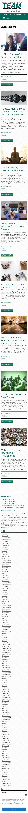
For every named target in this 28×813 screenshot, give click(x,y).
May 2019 (4, 684)
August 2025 (5, 545)
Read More (6, 84)
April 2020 (5, 663)
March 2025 (5, 554)
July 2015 (4, 770)
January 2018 (5, 714)
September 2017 (6, 721)
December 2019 (6, 671)
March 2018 (5, 710)
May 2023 (4, 596)
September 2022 (6, 611)
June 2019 (5, 682)
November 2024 (6, 562)
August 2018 (5, 701)
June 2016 (5, 749)
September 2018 (6, 699)
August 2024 (5, 568)
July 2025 (4, 547)
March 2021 (5, 643)
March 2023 (5, 599)
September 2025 (6, 543)
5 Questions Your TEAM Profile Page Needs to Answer (13, 514)
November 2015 (6, 763)
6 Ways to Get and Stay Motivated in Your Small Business (13, 519)
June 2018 (5, 704)
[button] (25, 795)
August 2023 (5, 590)
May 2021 (4, 639)
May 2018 (4, 706)
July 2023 (4, 592)
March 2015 (5, 778)
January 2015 (5, 781)
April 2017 (4, 731)
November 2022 (6, 607)
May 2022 (4, 618)
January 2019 (5, 691)
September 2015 (6, 766)
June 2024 (5, 571)
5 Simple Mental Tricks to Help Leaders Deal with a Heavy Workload (13, 111)
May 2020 (4, 661)
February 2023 (6, 601)
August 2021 (5, 633)
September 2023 (6, 588)
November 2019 (6, 673)
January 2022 (5, 624)
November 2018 (6, 695)
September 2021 (6, 631)
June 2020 (5, 659)
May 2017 (4, 729)
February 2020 (6, 667)
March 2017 (5, 733)
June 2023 (5, 594)
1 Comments (4, 190)
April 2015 (4, 776)
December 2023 (6, 583)
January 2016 (5, 759)
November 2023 (6, 584)
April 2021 (4, 641)
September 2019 (6, 676)
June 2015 (5, 772)
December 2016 (6, 738)
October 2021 (6, 629)
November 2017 (6, 718)
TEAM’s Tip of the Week (8, 499)
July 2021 (4, 635)
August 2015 (5, 768)
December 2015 (6, 761)
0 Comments (4, 79)
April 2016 (5, 753)
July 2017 (4, 725)
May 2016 (4, 751)
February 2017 (6, 734)
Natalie (4, 526)
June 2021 (4, 637)
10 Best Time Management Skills (18, 517)
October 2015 (6, 764)
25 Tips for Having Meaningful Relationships (10, 453)
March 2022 (5, 622)
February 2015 (6, 779)
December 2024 (6, 560)
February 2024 (6, 579)
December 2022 (6, 605)
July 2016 (4, 748)
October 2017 (6, 719)
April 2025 (5, 553)
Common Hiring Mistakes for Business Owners (12, 226)
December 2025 (6, 538)
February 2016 (6, 757)
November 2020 (6, 650)
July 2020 (4, 658)
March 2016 (5, 755)
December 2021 (6, 626)
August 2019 (5, 678)
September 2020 (6, 654)
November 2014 (6, 785)
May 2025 (4, 551)
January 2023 (5, 603)
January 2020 (5, 669)
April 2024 (5, 575)
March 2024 (5, 577)
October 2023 (6, 586)
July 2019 (4, 680)
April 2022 (5, 620)
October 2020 (6, 652)
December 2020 (6, 648)
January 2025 (5, 558)
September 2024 (6, 566)
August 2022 (5, 613)
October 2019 (6, 674)
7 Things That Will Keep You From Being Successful (13, 523)
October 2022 (6, 609)
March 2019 (5, 688)
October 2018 (6, 697)
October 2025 (6, 541)
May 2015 (4, 774)
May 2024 (4, 573)
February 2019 (6, 689)
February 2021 (6, 644)
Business (3, 78)
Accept (14, 809)
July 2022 (4, 614)
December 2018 (6, 693)
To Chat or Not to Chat (13, 284)
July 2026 (4, 534)
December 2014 (6, 783)
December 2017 (6, 716)
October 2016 (6, 742)
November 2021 (6, 628)
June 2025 (5, 549)
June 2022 (5, 616)
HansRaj (4, 517)
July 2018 (4, 703)
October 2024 (6, 564)
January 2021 (5, 646)
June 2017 (5, 727)
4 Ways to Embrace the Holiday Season (13, 507)
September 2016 (6, 744)
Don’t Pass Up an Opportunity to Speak (13, 505)
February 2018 (6, 712)
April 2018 (5, 708)
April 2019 (4, 686)
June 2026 (5, 536)
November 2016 (6, 740)
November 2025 (6, 539)
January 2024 (5, 581)
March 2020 (5, 665)
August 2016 (5, 746)
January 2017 (5, 736)
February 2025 (6, 556)
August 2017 (5, 723)
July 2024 (4, 569)
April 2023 (5, 598)
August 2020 (5, 656)
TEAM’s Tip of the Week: (9, 503)
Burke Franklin (6, 522)
